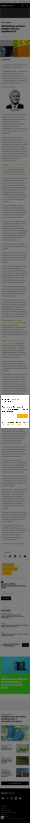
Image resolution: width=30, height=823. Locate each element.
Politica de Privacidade (8, 424)
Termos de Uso (21, 424)
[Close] (27, 399)
